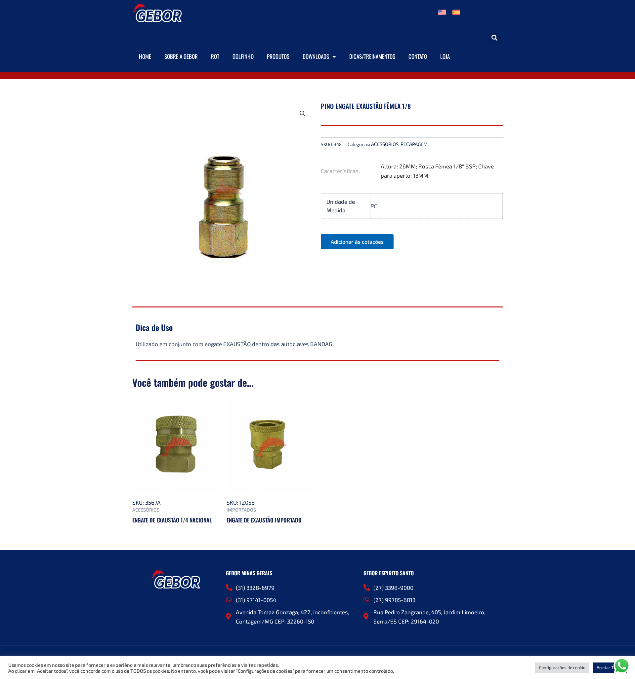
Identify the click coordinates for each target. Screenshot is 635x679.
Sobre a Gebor (181, 56)
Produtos (278, 56)
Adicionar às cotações (357, 241)
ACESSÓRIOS (385, 144)
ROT (215, 56)
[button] (494, 37)
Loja (445, 56)
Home (145, 56)
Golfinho (243, 56)
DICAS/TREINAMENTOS (372, 56)
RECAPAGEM (414, 144)
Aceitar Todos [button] (610, 667)
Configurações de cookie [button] (562, 667)
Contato (417, 56)
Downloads (316, 56)
